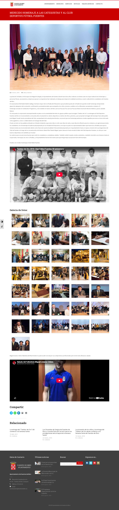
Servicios (68, 4)
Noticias (77, 4)
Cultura (25, 92)
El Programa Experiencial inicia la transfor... (48, 491)
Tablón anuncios (88, 4)
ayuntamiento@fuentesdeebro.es (18, 488)
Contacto (99, 4)
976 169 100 (20, 484)
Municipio (59, 4)
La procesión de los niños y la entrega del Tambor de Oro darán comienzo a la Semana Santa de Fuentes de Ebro (89, 431)
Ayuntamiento (49, 4)
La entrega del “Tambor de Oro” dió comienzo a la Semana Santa (22, 430)
